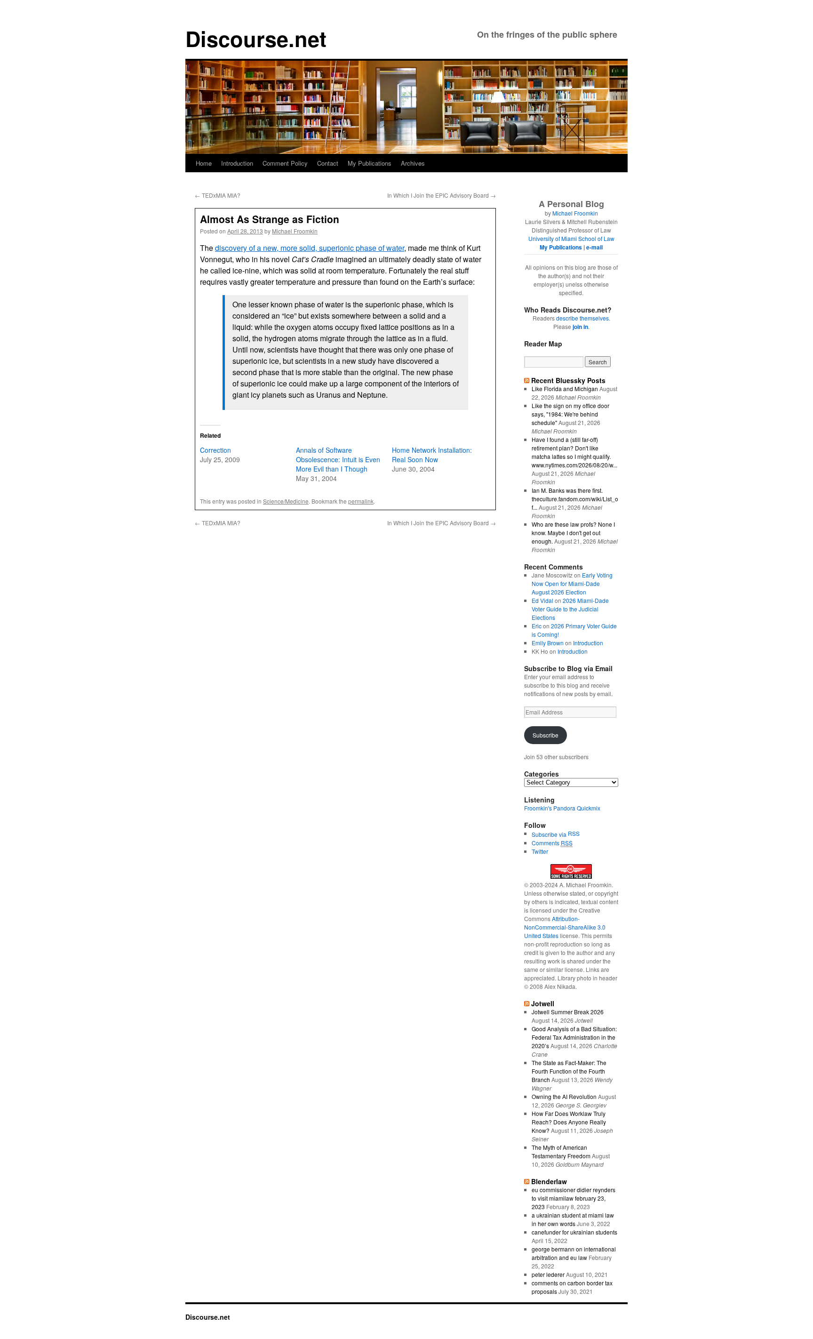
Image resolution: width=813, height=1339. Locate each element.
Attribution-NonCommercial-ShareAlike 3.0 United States (565, 926)
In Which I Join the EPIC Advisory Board (441, 195)
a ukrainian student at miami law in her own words (573, 1219)
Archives (413, 163)
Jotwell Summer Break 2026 (568, 1012)
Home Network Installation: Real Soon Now (432, 454)
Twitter (540, 851)
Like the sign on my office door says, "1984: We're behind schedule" (570, 413)
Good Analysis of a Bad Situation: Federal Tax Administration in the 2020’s (574, 1037)
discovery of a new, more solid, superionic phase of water (309, 247)
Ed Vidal (542, 600)
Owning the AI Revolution (564, 1096)
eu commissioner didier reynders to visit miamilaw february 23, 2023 (573, 1198)
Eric (537, 626)
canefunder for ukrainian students (574, 1232)
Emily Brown (548, 643)
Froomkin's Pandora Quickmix (562, 808)
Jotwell (542, 1003)
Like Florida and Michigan (565, 389)
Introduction (237, 163)
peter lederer (548, 1274)
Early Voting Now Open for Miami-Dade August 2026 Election (572, 583)
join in (580, 326)
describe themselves (582, 318)
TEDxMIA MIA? (217, 195)
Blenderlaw (549, 1181)
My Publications (369, 163)
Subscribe (545, 735)
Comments (552, 843)
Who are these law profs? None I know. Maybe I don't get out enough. (573, 532)
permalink (361, 501)
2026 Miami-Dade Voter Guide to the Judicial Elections (570, 608)
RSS (574, 833)
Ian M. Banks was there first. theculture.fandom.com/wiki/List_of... (575, 498)
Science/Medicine (286, 501)
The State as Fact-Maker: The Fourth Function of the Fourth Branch (569, 1070)
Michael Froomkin (295, 231)
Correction (215, 450)
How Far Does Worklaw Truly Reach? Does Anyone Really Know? (569, 1121)
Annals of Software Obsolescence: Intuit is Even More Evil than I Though (338, 459)
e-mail (594, 247)
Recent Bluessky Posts (568, 380)
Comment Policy (285, 163)
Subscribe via (550, 834)
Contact (327, 163)
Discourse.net (256, 38)
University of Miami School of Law (571, 238)
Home (204, 163)
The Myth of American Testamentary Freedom (561, 1151)
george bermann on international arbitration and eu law (574, 1253)
